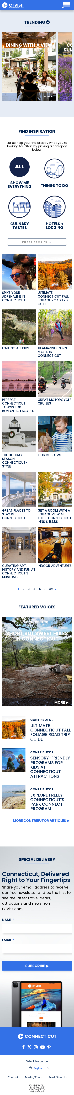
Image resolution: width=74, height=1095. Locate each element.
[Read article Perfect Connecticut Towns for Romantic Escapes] (19, 378)
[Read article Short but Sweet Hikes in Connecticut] (37, 661)
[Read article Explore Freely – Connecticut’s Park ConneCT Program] (13, 798)
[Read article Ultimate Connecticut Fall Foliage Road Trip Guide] (55, 271)
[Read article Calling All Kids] (19, 326)
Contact (13, 1077)
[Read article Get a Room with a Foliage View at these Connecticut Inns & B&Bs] (55, 489)
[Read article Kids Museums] (55, 433)
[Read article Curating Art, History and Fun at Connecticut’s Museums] (19, 544)
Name (7, 919)
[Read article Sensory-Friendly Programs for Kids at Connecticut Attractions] (13, 763)
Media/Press (33, 1077)
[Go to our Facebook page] (23, 1047)
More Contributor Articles (39, 820)
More (47, 96)
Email (7, 940)
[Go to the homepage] (13, 5)
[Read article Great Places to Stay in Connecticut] (19, 489)
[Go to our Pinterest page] (49, 1047)
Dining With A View (29, 45)
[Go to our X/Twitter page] (29, 1047)
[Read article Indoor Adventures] (55, 544)
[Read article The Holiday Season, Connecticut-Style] (19, 433)
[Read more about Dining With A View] (29, 66)
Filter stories (34, 242)
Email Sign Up (57, 1077)
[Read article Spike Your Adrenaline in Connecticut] (19, 271)
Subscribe (35, 965)
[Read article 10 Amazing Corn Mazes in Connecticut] (55, 326)
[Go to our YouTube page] (42, 1047)
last (51, 589)
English (37, 1068)
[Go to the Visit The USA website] (37, 1088)
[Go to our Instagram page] (36, 1047)
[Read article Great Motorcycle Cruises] (55, 378)
